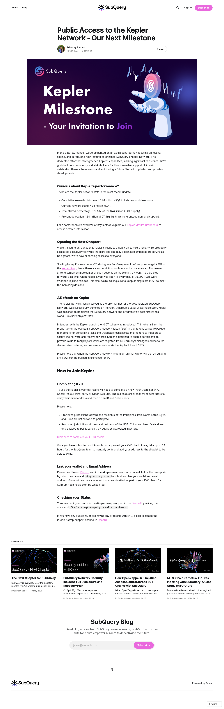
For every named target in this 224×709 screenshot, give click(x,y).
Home (14, 7)
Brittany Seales (76, 47)
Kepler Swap (69, 268)
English (213, 704)
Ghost (209, 683)
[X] (112, 669)
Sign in (188, 7)
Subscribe (203, 7)
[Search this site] (177, 7)
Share (160, 49)
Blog (24, 7)
